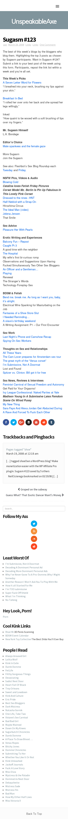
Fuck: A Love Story (15, 768)
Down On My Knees (15, 728)
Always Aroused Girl (15, 656)
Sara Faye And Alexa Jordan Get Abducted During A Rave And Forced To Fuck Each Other (32, 410)
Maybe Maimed (13, 724)
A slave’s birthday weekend (19, 321)
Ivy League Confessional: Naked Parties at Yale (31, 392)
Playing (7, 273)
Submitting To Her (15, 753)
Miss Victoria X (13, 800)
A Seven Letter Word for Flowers (22, 82)
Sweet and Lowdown (16, 692)
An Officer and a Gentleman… (20, 269)
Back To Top (34, 814)
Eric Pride (10, 699)
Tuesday (8, 170)
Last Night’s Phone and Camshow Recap (27, 337)
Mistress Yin (11, 789)
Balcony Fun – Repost (16, 241)
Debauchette (12, 782)
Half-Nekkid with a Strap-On (19, 202)
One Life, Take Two (15, 713)
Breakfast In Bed (13, 98)
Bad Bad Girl (12, 721)
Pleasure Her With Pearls (18, 229)
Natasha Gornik (13, 710)
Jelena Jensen (11, 213)
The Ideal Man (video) (16, 210)
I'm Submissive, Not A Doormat (22, 563)
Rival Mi (9, 631)
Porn (5, 616)
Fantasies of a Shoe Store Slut (21, 313)
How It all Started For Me (18, 585)
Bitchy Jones (12, 746)
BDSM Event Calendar (17, 635)
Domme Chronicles (15, 750)
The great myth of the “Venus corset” (24, 361)
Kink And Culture (14, 695)
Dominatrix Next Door (17, 778)
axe (5, 44)
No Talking (11, 599)
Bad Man (10, 793)
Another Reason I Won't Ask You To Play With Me (31, 581)
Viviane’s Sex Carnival (16, 717)
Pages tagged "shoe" (18, 449)
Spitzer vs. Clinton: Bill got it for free (24, 372)
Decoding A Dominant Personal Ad (23, 567)
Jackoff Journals (14, 764)
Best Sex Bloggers (15, 703)
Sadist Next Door (14, 681)
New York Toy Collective (18, 639)
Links (28, 44)
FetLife (9, 670)
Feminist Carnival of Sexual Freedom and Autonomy (33, 384)
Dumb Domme (13, 666)
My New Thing (11, 404)
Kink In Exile (12, 663)
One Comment (48, 44)
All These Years (12, 353)
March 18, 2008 (16, 44)
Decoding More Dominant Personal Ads (26, 571)
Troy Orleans (12, 688)
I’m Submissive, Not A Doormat (21, 364)
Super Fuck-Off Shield (16, 592)
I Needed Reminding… (16, 317)
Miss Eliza (10, 771)
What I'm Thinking (15, 596)
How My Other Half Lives (18, 797)
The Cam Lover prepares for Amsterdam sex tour (32, 357)
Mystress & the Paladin (17, 775)
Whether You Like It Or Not (19, 757)
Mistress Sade (12, 786)
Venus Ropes (12, 742)
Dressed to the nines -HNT (18, 198)
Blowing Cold (10, 182)
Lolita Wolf (11, 659)
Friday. (22, 170)
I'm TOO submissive (16, 589)
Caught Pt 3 (10, 245)
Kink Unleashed (13, 760)
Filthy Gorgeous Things (18, 674)
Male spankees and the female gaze (24, 146)
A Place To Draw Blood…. (19, 739)
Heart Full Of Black (15, 684)
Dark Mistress (12, 706)
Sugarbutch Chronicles (17, 731)
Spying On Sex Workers (17, 341)
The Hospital (10, 253)
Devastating (12, 677)
